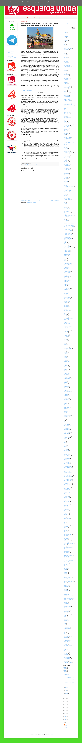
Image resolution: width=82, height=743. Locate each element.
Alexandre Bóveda (67, 66)
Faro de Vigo (10, 52)
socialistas (66, 591)
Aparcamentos (66, 75)
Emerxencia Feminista (68, 238)
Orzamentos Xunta (67, 415)
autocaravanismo (67, 96)
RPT (65, 546)
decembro (67, 673)
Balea (65, 108)
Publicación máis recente (25, 200)
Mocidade (66, 383)
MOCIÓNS (54, 16)
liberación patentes (67, 341)
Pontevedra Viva (10, 56)
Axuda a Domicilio (67, 103)
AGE (65, 56)
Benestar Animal (67, 117)
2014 (65, 708)
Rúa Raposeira (66, 559)
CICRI (65, 159)
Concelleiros (66, 177)
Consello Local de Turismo (68, 186)
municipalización (67, 395)
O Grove (65, 403)
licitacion (65, 344)
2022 (65, 696)
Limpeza (65, 345)
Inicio (40, 200)
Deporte (65, 206)
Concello (65, 178)
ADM (65, 53)
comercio (65, 170)
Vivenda (65, 649)
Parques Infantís (67, 429)
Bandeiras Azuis (67, 111)
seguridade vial (66, 578)
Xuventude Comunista (68, 662)
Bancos (65, 109)
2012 (65, 711)
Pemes (65, 445)
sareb (65, 574)
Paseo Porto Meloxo (67, 436)
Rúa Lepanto (66, 556)
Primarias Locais (67, 508)
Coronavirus (66, 193)
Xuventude (66, 661)
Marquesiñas (66, 373)
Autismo (26, 164)
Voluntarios (66, 650)
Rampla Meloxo (67, 525)
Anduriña (65, 70)
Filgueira (65, 273)
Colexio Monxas (67, 165)
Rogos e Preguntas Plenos (68, 543)
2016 (65, 705)
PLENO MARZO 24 (67, 472)
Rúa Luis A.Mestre (67, 557)
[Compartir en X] (27, 163)
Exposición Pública (67, 264)
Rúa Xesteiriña (66, 561)
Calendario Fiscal (67, 122)
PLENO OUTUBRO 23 (68, 476)
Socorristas (66, 593)
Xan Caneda (66, 652)
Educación (66, 220)
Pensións (65, 446)
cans (65, 134)
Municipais (66, 394)
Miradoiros (66, 379)
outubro (66, 676)
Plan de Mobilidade (67, 455)
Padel (65, 419)
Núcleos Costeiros (67, 400)
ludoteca (65, 357)
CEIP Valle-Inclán (67, 153)
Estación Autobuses (67, 252)
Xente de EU (66, 654)
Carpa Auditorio (67, 135)
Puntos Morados (67, 518)
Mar (64, 370)
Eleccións (65, 221)
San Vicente (66, 568)
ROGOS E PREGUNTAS (61, 16)
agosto (66, 687)
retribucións (66, 539)
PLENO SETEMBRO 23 (68, 479)
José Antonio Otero (67, 326)
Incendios (65, 315)
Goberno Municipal (67, 297)
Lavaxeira (66, 332)
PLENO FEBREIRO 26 (68, 468)
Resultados (66, 538)
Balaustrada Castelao (68, 104)
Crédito (65, 197)
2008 (65, 717)
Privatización (66, 509)
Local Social (66, 353)
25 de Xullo (66, 36)
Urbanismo (66, 633)
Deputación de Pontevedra (68, 208)
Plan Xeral (66, 459)
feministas (66, 269)
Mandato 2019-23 (67, 362)
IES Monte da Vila (67, 310)
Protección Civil (67, 512)
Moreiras (65, 390)
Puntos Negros (66, 519)
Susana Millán (66, 603)
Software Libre (66, 594)
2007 (65, 719)
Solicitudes (66, 597)
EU (64, 259)
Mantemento (66, 369)
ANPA (65, 73)
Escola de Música (67, 246)
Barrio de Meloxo (67, 113)
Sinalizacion (66, 587)
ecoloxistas (66, 216)
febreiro (66, 693)
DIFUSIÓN (11, 16)
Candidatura (66, 133)
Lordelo (65, 356)
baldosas (65, 107)
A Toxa (65, 45)
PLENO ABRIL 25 (67, 463)
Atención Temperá (67, 87)
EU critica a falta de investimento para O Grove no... (70, 679)
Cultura (65, 203)
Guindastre (66, 302)
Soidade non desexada (68, 595)
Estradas (65, 258)
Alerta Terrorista (67, 65)
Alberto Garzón (66, 58)
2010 (65, 714)
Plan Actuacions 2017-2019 (69, 453)
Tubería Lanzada (67, 628)
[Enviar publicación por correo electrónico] (23, 163)
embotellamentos (67, 237)
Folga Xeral (66, 277)
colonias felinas (67, 168)
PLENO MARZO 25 (67, 474)
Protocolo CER (66, 513)
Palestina (65, 421)
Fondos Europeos (67, 279)
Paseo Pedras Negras (68, 434)
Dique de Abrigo (67, 211)
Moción (34, 164)
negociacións (66, 398)
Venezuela (66, 642)
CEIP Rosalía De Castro (68, 152)
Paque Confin (66, 424)
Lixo (65, 351)
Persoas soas (66, 450)
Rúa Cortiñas (66, 548)
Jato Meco (66, 324)
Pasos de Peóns (67, 437)
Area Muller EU (66, 78)
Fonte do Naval (66, 281)
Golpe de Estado (67, 298)
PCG (65, 441)
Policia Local (66, 495)
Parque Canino (66, 428)
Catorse (65, 147)
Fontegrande (66, 284)
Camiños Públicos (67, 126)
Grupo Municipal (67, 301)
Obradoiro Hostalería (67, 404)
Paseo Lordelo (66, 433)
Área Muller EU (66, 79)
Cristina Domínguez (67, 199)
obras (65, 406)
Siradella (65, 589)
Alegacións (66, 62)
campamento (66, 128)
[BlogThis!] (26, 163)
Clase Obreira (66, 161)
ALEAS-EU (66, 61)
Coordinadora (66, 191)
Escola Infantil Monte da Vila (69, 247)
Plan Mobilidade (67, 458)
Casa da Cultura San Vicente (69, 142)
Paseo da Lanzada (67, 432)
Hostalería (66, 305)
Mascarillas (66, 374)
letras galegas (66, 335)
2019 (65, 701)
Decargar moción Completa (26, 90)
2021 (65, 698)
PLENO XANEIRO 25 (67, 484)
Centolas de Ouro (67, 155)
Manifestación (66, 364)
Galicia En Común (67, 290)
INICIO (7, 16)
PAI (64, 420)
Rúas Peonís (66, 563)
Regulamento (66, 529)
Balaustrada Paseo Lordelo (69, 105)
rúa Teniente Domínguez (68, 560)
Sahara (65, 565)
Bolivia (65, 121)
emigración (66, 241)
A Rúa (65, 44)
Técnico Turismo (67, 610)
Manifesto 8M (66, 368)
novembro (67, 674)
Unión (65, 632)
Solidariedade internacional (69, 598)
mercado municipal (67, 378)
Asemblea (66, 83)
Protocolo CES (66, 514)
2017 (65, 704)
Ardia (65, 77)
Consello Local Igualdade (68, 187)
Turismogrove (66, 631)
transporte (66, 619)
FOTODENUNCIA (67, 288)
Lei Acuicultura (66, 334)
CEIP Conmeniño (67, 151)
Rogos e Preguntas (67, 542)
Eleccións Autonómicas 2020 (69, 226)
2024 (65, 670)
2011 (65, 713)
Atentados (66, 88)
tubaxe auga (66, 625)
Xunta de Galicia (67, 657)
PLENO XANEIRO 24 (67, 483)
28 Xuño (65, 39)
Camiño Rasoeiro (67, 125)
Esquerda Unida (67, 251)
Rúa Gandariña (66, 552)
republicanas (66, 536)
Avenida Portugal (67, 99)
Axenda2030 (66, 101)
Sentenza (65, 580)
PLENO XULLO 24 (67, 487)
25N (65, 37)
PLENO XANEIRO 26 (67, 485)
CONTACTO (28, 16)
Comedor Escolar (67, 169)
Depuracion (66, 207)
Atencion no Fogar (67, 86)
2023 (65, 671)
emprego (65, 242)
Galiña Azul (66, 292)
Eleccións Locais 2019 (68, 233)
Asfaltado (65, 84)
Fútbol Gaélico (66, 289)
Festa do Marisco (67, 271)
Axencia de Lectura (67, 100)
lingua (65, 349)
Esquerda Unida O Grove (69, 724)
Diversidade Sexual (67, 212)
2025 (65, 668)
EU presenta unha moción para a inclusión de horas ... (70, 683)
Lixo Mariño (66, 352)
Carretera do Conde (67, 137)
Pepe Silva (66, 449)
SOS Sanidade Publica (68, 599)
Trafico (65, 615)
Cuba (65, 202)
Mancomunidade (67, 361)
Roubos (65, 544)
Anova (65, 71)
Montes (65, 389)
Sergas (65, 582)
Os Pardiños (66, 416)
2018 (65, 702)
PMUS (65, 493)
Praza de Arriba (66, 504)
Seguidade (66, 576)
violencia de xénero (67, 645)
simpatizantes (66, 586)
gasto (65, 294)
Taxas (65, 607)
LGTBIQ (65, 339)
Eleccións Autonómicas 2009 (69, 223)
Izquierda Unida (67, 323)
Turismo (65, 629)
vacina (65, 635)
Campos (65, 130)
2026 (65, 667)
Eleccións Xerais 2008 (68, 234)
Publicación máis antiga (55, 200)
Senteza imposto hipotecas (68, 581)
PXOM (65, 522)
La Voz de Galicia (11, 53)
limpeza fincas (66, 347)
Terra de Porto (66, 611)
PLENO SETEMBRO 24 (68, 480)
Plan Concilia (66, 454)
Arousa (65, 82)
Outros (65, 417)
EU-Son (65, 260)
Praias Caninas (66, 501)
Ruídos (65, 564)
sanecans (65, 572)
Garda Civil (66, 293)
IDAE (65, 309)
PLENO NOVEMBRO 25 (68, 475)
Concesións (66, 181)
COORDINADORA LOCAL (19, 16)
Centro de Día (66, 156)
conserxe (65, 189)
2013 (65, 710)
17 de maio (66, 33)
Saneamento (66, 570)
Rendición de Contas (67, 534)
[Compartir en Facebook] (28, 163)
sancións (65, 569)
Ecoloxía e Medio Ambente (68, 215)
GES (65, 296)
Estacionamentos (67, 254)
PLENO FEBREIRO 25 (68, 467)
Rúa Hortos (66, 553)
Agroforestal (66, 57)
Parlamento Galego (67, 425)
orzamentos (66, 413)
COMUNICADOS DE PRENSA (45, 16)
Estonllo (65, 256)
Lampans (65, 328)
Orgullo (65, 412)
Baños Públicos (67, 112)
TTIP (65, 624)
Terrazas (65, 612)
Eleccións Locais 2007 (68, 229)
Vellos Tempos (66, 641)
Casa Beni (66, 139)
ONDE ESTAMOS (35, 16)
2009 (65, 716)
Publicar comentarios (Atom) (31, 202)
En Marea (65, 243)
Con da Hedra (66, 176)
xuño (66, 690)
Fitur (65, 275)
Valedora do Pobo (67, 636)
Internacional (66, 319)
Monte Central (66, 386)
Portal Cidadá (66, 496)
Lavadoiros (66, 331)
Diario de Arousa (11, 51)
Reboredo (66, 526)
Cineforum (66, 160)
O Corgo (65, 402)
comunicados (66, 173)
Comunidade (66, 174)
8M (64, 41)
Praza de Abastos (67, 502)
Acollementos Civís (67, 50)
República (66, 535)
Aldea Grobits (66, 60)
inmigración (66, 317)
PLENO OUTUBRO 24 (68, 478)
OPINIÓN (65, 408)
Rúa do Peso (66, 551)
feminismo (66, 268)
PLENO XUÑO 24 (67, 489)
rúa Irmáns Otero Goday (68, 555)
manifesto (65, 365)
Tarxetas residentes (67, 606)
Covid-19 (65, 195)
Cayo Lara (66, 148)
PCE (65, 440)
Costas (65, 194)
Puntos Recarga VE (67, 521)
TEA (36, 164)
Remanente (66, 530)
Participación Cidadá (67, 430)
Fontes (65, 285)
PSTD (65, 517)
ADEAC (65, 52)
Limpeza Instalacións (67, 348)
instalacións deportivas (68, 318)
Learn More (66, 2)
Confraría (65, 185)
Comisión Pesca (67, 172)
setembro (67, 685)
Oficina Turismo (67, 407)
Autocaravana (66, 95)
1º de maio (66, 35)
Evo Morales (66, 262)
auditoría (65, 90)
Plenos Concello (67, 492)
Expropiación (66, 267)
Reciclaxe (66, 527)
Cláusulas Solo (66, 164)
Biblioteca (66, 118)
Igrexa (65, 311)
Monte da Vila (66, 387)
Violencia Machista (67, 646)
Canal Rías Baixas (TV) (12, 57)
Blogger (52, 734)
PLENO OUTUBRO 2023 (69, 677)
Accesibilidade (66, 49)
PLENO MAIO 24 (67, 470)
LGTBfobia (66, 336)
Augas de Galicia (67, 92)
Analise (65, 69)
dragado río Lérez (67, 214)
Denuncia (65, 204)
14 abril (65, 32)
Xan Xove (65, 653)
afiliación (65, 54)
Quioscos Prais (66, 523)
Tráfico (65, 616)
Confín (65, 182)
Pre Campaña (66, 505)
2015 (65, 707)
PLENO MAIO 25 (67, 471)
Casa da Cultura (67, 141)
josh (66, 727)
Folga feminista (66, 276)
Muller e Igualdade (67, 391)
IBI (64, 307)
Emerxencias (66, 239)
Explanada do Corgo (67, 263)
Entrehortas (66, 245)
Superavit (65, 602)
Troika (65, 623)
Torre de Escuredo (67, 614)
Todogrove (9, 49)
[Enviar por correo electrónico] (25, 163)
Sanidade (65, 573)
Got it (71, 2)
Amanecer (66, 67)
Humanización (66, 306)
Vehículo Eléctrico (67, 640)
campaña (65, 129)
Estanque (65, 255)
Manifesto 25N (66, 366)
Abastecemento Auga (67, 48)
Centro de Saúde (67, 157)
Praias (65, 500)
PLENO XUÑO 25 (67, 491)
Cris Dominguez (67, 198)
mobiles (65, 381)
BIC (64, 120)
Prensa (65, 506)
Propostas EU (66, 510)
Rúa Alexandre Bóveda (68, 547)
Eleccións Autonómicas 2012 (69, 225)
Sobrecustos (66, 590)
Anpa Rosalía (66, 74)
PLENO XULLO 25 (67, 488)
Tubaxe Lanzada (67, 627)
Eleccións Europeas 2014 (68, 228)
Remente (65, 531)
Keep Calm (66, 327)
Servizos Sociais (67, 585)
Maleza (65, 360)
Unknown (67, 725)
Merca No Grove (67, 377)
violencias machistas (67, 648)
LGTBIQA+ (66, 340)
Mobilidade (66, 382)
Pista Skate (66, 451)
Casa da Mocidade (67, 144)
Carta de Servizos (67, 138)
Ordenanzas (66, 411)
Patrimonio (66, 438)
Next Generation (67, 399)
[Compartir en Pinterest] (29, 163)
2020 (65, 699)
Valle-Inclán (66, 637)
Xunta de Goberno (67, 658)
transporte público (67, 620)
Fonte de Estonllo (67, 280)
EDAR (65, 219)
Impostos (65, 314)
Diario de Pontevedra (11, 55)
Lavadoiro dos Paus (67, 330)
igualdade (66, 313)
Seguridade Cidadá (67, 577)
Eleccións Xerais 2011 (68, 235)
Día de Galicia (66, 210)
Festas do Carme (30, 164)
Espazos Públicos (67, 250)
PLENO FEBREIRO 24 (68, 466)
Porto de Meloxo (67, 497)
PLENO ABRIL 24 (67, 462)
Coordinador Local (67, 190)
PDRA (65, 442)
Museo (65, 396)
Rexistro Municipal (67, 540)
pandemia (66, 423)
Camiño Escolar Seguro (68, 124)
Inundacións (66, 322)
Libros (65, 343)
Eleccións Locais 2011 (68, 230)
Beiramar (65, 116)
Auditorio (65, 91)
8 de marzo (66, 40)
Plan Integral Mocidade (68, 457)
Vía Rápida (66, 644)
